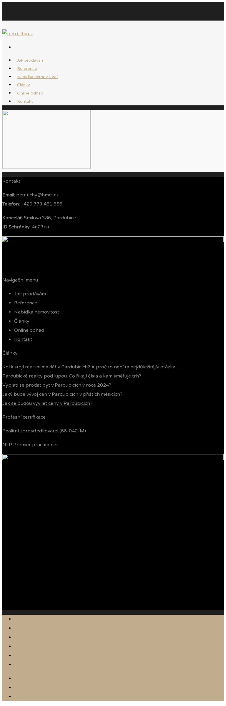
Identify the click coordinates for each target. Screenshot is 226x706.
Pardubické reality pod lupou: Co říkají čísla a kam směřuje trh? (71, 376)
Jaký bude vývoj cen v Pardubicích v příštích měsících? (62, 394)
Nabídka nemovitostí (37, 76)
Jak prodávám (30, 294)
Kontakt (25, 101)
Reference (25, 303)
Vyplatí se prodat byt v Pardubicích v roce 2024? (56, 385)
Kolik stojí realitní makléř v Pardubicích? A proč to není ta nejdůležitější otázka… (91, 367)
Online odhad (29, 330)
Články (21, 321)
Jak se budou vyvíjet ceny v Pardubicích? (47, 403)
